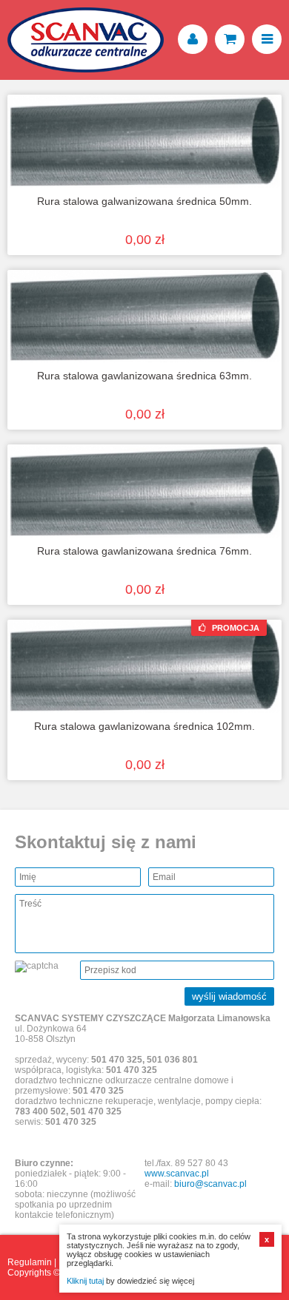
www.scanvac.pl (176, 1173)
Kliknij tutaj (85, 1280)
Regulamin (29, 1262)
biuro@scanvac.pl (210, 1184)
